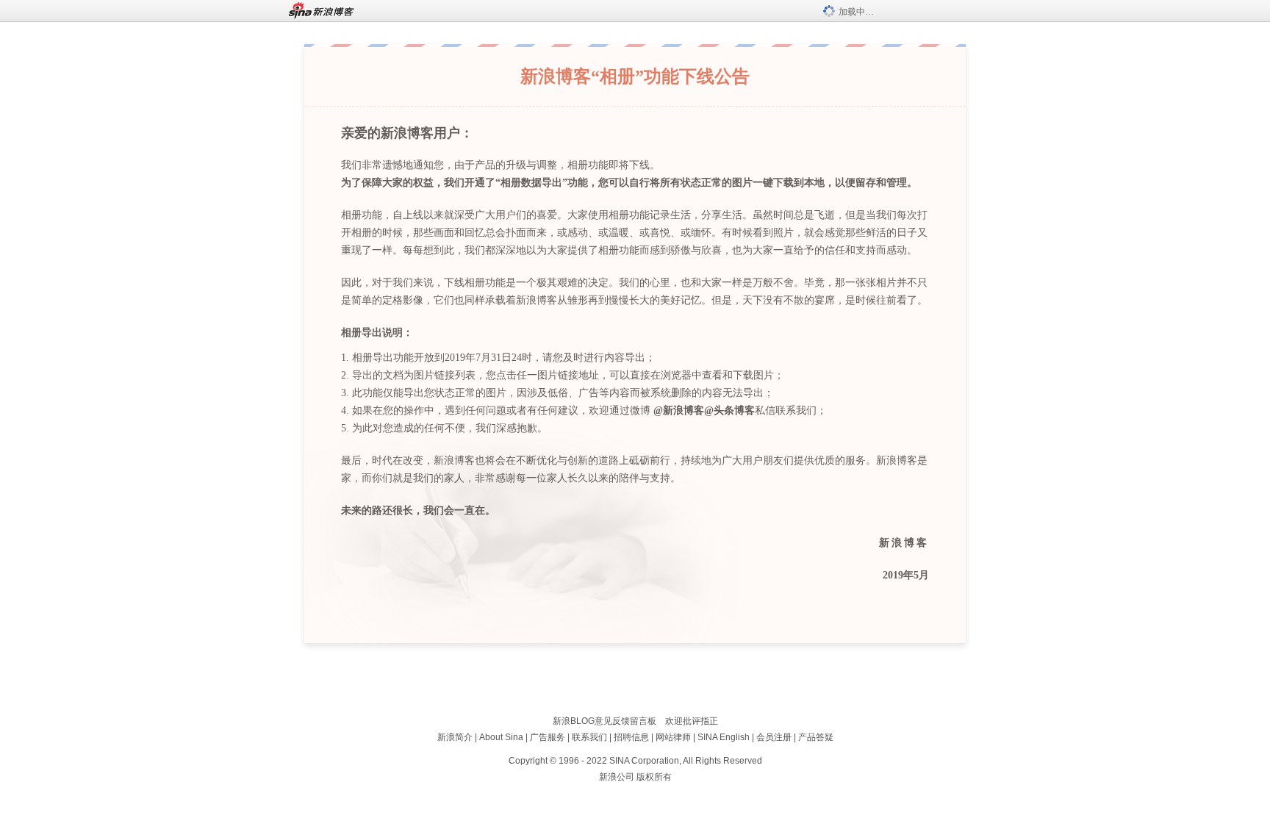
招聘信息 (631, 737)
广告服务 (547, 737)
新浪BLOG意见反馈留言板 (604, 721)
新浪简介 (455, 737)
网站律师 (673, 737)
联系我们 (589, 737)
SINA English (723, 737)
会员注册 (774, 737)
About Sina (501, 737)
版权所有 (654, 777)
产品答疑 (815, 737)
